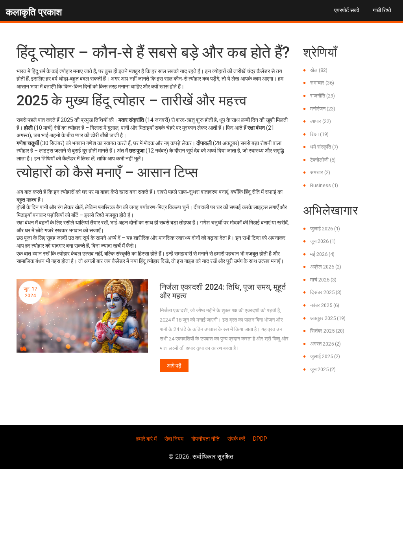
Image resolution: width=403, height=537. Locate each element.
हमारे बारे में (146, 439)
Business (324, 185)
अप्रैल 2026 (325, 267)
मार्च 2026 (323, 280)
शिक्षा (319, 134)
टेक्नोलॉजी (323, 160)
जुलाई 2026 (325, 229)
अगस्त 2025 (325, 344)
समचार (320, 172)
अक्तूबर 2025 (328, 318)
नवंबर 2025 (324, 305)
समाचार (322, 83)
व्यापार (320, 121)
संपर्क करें (236, 439)
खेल (318, 70)
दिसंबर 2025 (326, 292)
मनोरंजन (322, 109)
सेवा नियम (174, 439)
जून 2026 (323, 241)
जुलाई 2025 (325, 356)
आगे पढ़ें (174, 365)
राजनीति (322, 96)
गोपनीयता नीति (205, 439)
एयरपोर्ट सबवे (346, 10)
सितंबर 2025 (327, 331)
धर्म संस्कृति (324, 147)
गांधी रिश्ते (382, 10)
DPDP (260, 439)
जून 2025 (323, 369)
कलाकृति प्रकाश (34, 12)
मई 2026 (322, 254)
